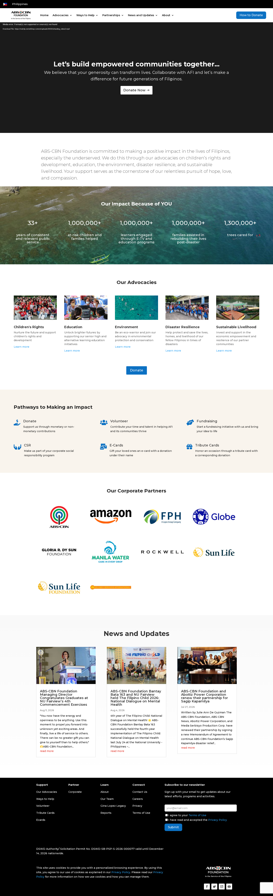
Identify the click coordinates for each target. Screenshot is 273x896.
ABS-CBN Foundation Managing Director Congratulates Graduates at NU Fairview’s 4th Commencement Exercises (64, 698)
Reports (105, 813)
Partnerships (111, 15)
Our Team (107, 799)
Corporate (75, 792)
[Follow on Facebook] (207, 887)
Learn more (21, 346)
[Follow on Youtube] (229, 887)
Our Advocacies (46, 792)
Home (44, 15)
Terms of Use (197, 815)
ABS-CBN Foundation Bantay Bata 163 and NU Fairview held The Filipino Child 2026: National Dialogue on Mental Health (135, 698)
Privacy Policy (217, 820)
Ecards (40, 820)
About (166, 15)
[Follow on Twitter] (214, 887)
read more (47, 751)
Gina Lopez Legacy (113, 805)
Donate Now (134, 90)
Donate (136, 370)
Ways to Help (85, 15)
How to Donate (251, 15)
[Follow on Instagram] (222, 887)
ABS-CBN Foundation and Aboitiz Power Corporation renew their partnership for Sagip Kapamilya (204, 696)
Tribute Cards (45, 813)
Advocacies (61, 15)
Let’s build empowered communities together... (136, 64)
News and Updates (141, 15)
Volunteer (42, 805)
